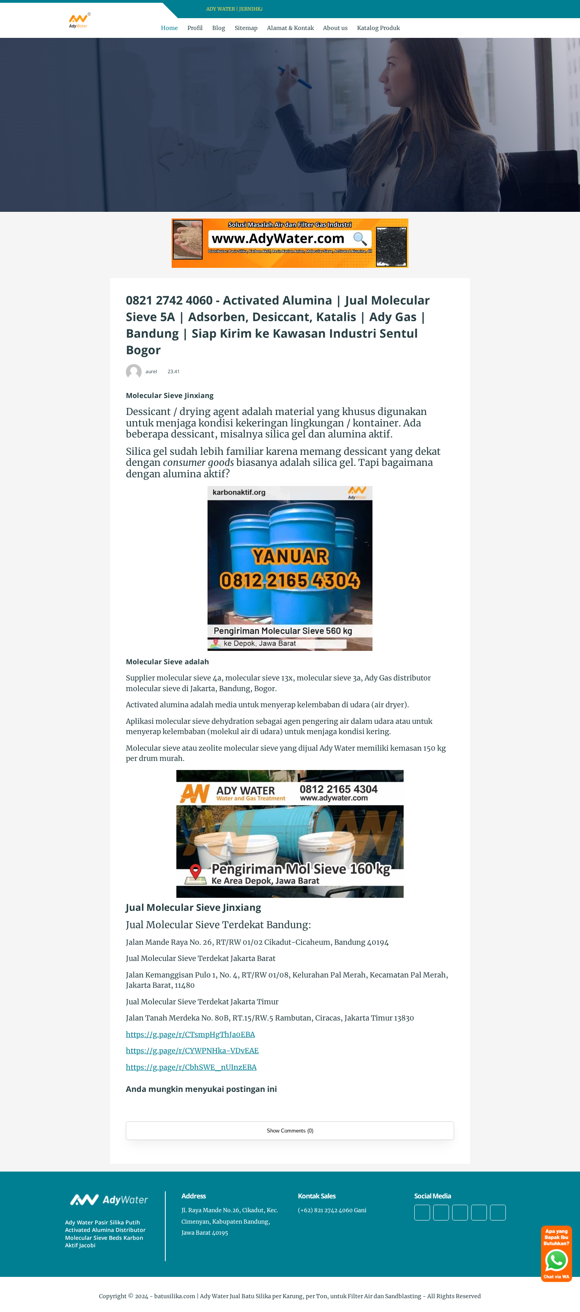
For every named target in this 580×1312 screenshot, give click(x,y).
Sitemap (246, 28)
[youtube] (313, 9)
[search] (495, 28)
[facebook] (282, 9)
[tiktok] (479, 1212)
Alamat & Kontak (290, 28)
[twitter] (292, 9)
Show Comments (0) (290, 1131)
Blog (218, 28)
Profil (195, 28)
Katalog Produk (378, 28)
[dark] (508, 28)
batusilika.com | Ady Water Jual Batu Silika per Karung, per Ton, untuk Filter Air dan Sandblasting (287, 1296)
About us (335, 28)
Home (169, 28)
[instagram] (303, 9)
